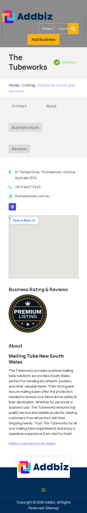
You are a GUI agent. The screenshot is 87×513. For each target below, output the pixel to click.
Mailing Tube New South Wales (32, 443)
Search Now (74, 28)
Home (14, 85)
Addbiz (50, 502)
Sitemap (52, 508)
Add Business (43, 39)
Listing (28, 85)
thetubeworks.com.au (32, 196)
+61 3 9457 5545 (28, 187)
